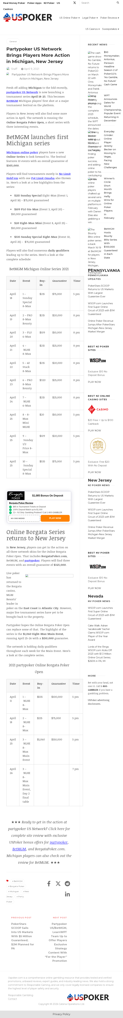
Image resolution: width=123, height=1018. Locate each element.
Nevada (95, 596)
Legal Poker (89, 17)
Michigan (14, 891)
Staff (14, 68)
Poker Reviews (108, 17)
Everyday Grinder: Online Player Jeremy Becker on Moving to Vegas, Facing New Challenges (110, 149)
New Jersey (100, 480)
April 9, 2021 (31, 68)
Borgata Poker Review (21, 503)
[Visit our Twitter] (74, 3)
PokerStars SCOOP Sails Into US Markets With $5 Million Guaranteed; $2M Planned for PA (22, 936)
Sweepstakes (109, 29)
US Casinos (91, 29)
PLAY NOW (94, 382)
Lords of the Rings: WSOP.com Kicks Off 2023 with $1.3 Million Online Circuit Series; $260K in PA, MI (100, 654)
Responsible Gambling (20, 995)
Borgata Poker (17, 886)
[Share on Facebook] (49, 884)
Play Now (55, 518)
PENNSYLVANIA (104, 270)
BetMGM (19, 848)
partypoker (59, 842)
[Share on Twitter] (58, 884)
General (13, 41)
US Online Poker (68, 17)
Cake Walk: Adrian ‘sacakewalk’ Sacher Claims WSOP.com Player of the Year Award (99, 632)
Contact (12, 998)
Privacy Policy (61, 1014)
